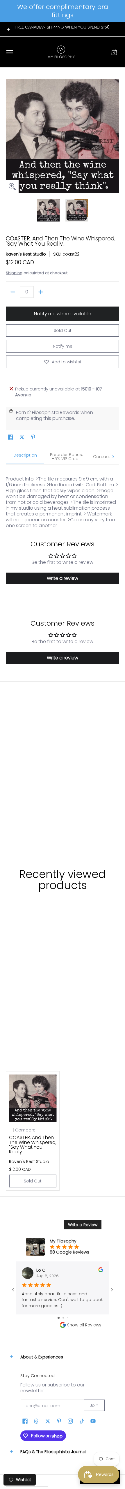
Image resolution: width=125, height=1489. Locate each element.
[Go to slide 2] (63, 1318)
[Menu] (9, 52)
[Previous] (9, 136)
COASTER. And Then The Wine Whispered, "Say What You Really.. (32, 1144)
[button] (114, 52)
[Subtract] (13, 292)
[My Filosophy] (61, 52)
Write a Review (82, 1225)
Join (94, 1405)
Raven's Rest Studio (26, 254)
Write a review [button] (62, 578)
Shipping (14, 272)
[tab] (25, 457)
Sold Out (63, 330)
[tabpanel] (62, 496)
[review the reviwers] (100, 1271)
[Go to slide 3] (67, 1317)
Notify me (62, 346)
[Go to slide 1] (59, 1318)
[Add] (41, 292)
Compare (25, 1130)
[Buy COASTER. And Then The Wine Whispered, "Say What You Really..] (32, 1098)
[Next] (115, 136)
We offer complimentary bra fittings (62, 11)
